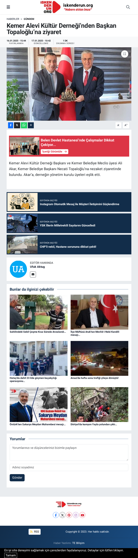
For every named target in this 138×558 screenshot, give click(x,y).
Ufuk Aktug (37, 266)
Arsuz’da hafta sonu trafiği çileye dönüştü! (95, 378)
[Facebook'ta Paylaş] (10, 125)
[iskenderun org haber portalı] (67, 7)
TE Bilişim (78, 543)
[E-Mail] (33, 274)
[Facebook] (56, 515)
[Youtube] (82, 515)
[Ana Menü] (8, 7)
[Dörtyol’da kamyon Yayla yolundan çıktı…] (99, 404)
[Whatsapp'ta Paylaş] (24, 125)
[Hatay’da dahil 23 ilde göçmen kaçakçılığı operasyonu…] (39, 358)
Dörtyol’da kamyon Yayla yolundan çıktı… (94, 424)
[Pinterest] (69, 515)
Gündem (29, 18)
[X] (62, 515)
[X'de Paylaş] (17, 125)
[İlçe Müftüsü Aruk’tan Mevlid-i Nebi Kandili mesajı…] (99, 312)
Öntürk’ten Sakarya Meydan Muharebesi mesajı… (38, 424)
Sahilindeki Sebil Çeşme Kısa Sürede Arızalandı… (38, 331)
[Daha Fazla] (31, 125)
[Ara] (128, 7)
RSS (36, 531)
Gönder (17, 477)
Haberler (13, 18)
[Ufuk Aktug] (18, 269)
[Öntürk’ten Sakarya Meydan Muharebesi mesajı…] (39, 404)
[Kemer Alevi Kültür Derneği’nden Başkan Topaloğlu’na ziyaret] (69, 84)
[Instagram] (76, 515)
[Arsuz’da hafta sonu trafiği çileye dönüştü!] (99, 358)
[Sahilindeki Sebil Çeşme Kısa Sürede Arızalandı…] (39, 312)
